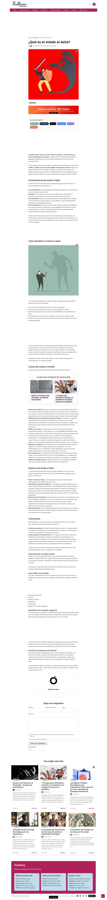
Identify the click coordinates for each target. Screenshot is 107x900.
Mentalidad (35, 10)
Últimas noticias (83, 10)
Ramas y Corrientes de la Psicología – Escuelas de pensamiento (23, 785)
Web (64, 707)
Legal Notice (58, 896)
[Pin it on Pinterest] (77, 51)
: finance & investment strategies (51, 881)
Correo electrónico (50, 707)
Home (29, 37)
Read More (34, 808)
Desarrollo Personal (24, 10)
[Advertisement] (53, 26)
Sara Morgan (18, 790)
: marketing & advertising (22, 881)
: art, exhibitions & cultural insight (79, 881)
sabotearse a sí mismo (42, 157)
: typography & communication (24, 883)
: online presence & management (52, 885)
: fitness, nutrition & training (77, 885)
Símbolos (74, 10)
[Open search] (89, 4)
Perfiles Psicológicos (55, 10)
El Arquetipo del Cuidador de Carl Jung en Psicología (81, 831)
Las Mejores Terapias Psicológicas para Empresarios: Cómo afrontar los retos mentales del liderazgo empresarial (81, 787)
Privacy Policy (65, 896)
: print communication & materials (25, 885)
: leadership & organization (50, 878)
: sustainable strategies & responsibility (79, 878)
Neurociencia (44, 10)
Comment (30, 714)
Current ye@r (32, 747)
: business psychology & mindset (51, 883)
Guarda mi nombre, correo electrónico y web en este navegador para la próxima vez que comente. (52, 735)
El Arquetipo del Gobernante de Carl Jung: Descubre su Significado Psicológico (53, 832)
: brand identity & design (23, 878)
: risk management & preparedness (79, 887)
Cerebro (15, 10)
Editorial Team (36, 46)
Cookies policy (72, 896)
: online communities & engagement (25, 887)
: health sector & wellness (77, 883)
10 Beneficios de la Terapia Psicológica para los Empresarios (23, 832)
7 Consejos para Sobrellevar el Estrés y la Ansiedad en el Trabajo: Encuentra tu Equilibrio (52, 786)
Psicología (65, 10)
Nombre (31, 707)
